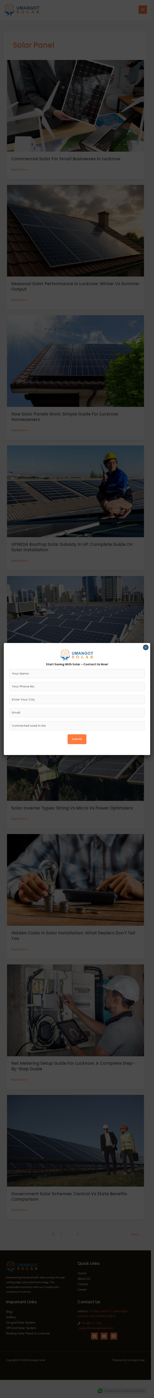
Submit (77, 739)
